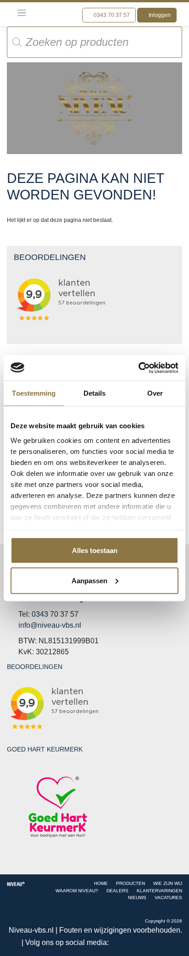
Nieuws (137, 897)
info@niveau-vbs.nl (49, 625)
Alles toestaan (94, 550)
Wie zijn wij (167, 883)
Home (101, 883)
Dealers (117, 890)
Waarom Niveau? (77, 890)
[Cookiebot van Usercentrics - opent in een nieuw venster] (138, 368)
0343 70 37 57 (111, 15)
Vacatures (168, 897)
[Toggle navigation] (21, 13)
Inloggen (159, 15)
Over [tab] (155, 393)
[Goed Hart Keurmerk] (58, 807)
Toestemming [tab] (34, 393)
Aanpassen (89, 580)
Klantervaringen (159, 890)
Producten (130, 883)
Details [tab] (94, 393)
